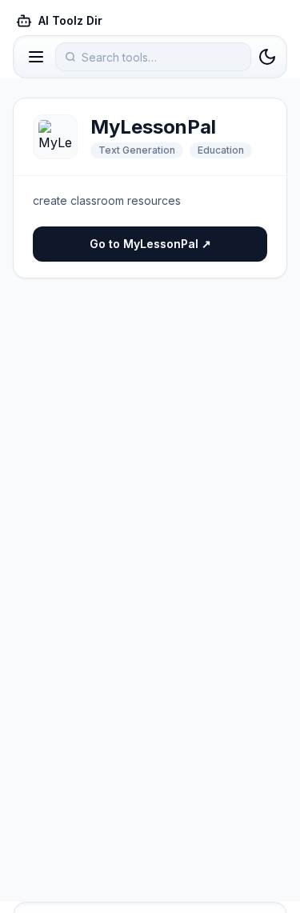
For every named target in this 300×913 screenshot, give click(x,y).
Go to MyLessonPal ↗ (150, 243)
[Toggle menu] (36, 57)
